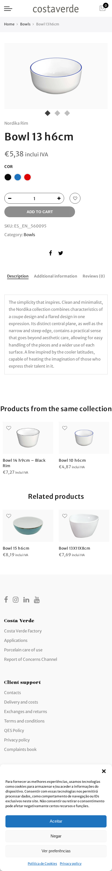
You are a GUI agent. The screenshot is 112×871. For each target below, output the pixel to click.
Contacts (12, 692)
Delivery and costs (21, 702)
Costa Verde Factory (23, 631)
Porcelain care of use (23, 649)
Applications (15, 640)
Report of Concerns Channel (30, 659)
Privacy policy (71, 864)
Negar (56, 836)
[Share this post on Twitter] (60, 254)
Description (18, 276)
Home (9, 24)
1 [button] (46, 112)
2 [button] (56, 112)
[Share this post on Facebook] (50, 254)
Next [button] (98, 77)
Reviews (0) (94, 276)
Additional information (55, 276)
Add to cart (40, 212)
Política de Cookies (42, 864)
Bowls (25, 24)
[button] (104, 771)
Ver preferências (56, 851)
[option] (56, 76)
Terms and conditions (24, 721)
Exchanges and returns (25, 711)
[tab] (17, 276)
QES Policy (14, 730)
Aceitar (56, 821)
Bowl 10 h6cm (72, 460)
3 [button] (65, 112)
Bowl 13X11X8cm (74, 548)
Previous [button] (13, 77)
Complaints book (20, 749)
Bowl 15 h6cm (16, 548)
